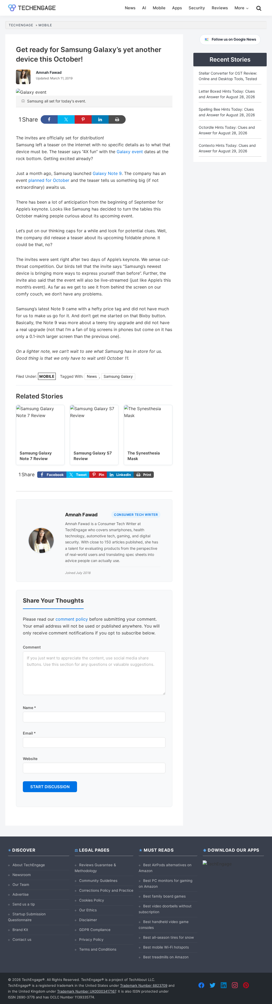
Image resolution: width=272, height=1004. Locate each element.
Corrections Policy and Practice (106, 890)
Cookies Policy (91, 900)
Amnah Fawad (81, 514)
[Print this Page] (117, 119)
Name (29, 707)
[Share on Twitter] (66, 119)
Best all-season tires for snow (168, 937)
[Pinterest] (246, 985)
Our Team (20, 884)
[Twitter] (212, 985)
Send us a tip (23, 904)
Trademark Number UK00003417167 (86, 991)
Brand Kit (20, 930)
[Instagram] (235, 985)
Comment (32, 647)
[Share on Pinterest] (83, 119)
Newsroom (21, 875)
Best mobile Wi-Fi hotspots (166, 947)
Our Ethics (88, 910)
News (92, 376)
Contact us (21, 939)
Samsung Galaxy (118, 376)
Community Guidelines (98, 880)
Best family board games (164, 896)
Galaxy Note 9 (107, 173)
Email (29, 733)
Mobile (46, 376)
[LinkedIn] (224, 985)
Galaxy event (130, 151)
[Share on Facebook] (49, 119)
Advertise (20, 894)
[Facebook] (201, 985)
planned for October (48, 180)
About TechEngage (28, 865)
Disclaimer (88, 920)
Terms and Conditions (97, 949)
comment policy (72, 619)
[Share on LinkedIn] (100, 119)
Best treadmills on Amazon (166, 957)
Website (30, 758)
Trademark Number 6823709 (143, 985)
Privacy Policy (91, 939)
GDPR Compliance (94, 930)
